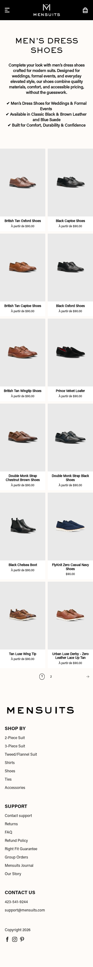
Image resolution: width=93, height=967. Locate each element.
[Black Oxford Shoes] (70, 267)
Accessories (15, 788)
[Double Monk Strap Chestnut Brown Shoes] (22, 437)
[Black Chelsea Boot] (22, 526)
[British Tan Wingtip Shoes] (22, 352)
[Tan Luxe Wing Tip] (22, 615)
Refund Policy (16, 841)
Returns (11, 824)
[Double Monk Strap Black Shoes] (70, 437)
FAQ (8, 833)
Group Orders (16, 857)
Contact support (18, 816)
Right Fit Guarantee (21, 849)
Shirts (10, 763)
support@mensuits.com (25, 910)
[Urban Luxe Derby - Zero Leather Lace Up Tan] (70, 615)
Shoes (10, 771)
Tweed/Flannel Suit (21, 755)
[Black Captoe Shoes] (70, 182)
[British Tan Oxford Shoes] (22, 182)
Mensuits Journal (19, 866)
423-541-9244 (16, 902)
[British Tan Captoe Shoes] (22, 267)
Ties (8, 780)
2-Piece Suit (15, 738)
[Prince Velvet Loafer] (70, 352)
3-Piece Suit (15, 746)
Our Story (13, 874)
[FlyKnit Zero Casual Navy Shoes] (70, 526)
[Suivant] (73, 676)
